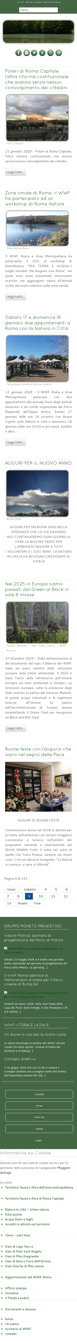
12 (66, 896)
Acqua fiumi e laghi (19, 1219)
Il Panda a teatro (17, 1298)
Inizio (11, 889)
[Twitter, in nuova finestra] (34, 55)
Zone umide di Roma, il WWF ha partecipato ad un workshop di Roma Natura (37, 198)
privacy (39, 1105)
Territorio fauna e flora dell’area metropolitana (39, 1187)
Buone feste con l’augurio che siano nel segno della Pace (38, 751)
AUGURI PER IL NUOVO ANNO (38, 463)
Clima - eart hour (17, 1235)
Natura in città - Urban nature (27, 1209)
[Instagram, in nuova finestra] (26, 55)
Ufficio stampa (16, 1288)
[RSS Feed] (50, 55)
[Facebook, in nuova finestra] (18, 55)
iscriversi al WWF (18, 1328)
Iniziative (11, 1293)
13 (9, 903)
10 (41, 896)
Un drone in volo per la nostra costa (35, 1034)
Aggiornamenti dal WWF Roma (28, 1277)
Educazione (13, 1214)
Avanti (22, 903)
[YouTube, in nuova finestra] (42, 55)
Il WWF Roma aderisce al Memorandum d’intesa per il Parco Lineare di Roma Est (33, 980)
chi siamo (12, 1324)
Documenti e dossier (20, 1309)
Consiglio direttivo (20, 1059)
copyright (39, 1094)
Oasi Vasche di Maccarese (24, 1266)
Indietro (30, 889)
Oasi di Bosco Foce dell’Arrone (28, 1261)
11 (53, 896)
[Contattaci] (58, 55)
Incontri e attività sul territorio (27, 1224)
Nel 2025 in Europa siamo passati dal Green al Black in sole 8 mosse (37, 589)
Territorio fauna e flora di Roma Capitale (34, 1198)
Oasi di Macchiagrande (22, 1256)
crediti (38, 1140)
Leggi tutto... (15, 172)
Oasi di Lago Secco (19, 1246)
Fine (37, 903)
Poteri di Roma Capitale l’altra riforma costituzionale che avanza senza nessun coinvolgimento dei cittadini (37, 79)
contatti (10, 1333)
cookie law (39, 1117)
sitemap (39, 1128)
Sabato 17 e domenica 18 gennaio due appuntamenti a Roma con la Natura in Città (37, 323)
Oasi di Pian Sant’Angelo (23, 1251)
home (9, 1319)
